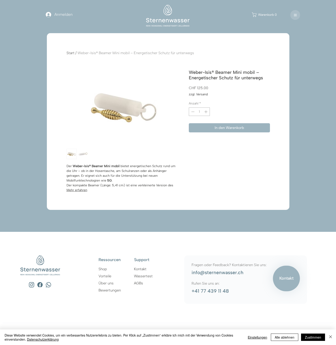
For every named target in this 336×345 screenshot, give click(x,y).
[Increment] (206, 112)
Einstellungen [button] (257, 337)
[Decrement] (192, 112)
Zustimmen (313, 337)
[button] (267, 14)
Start (71, 53)
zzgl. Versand (198, 94)
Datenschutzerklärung (43, 339)
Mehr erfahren (77, 190)
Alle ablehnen (284, 337)
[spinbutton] (199, 112)
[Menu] (295, 15)
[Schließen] (330, 337)
